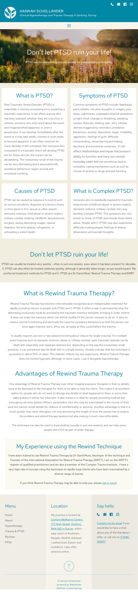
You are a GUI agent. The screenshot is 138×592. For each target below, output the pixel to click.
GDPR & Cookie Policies (69, 588)
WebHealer (75, 584)
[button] (69, 25)
